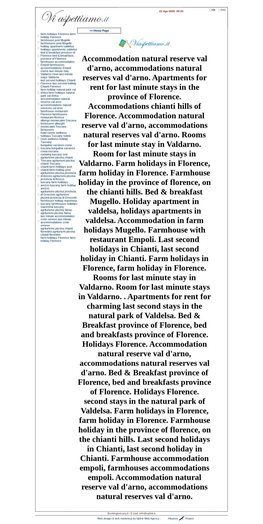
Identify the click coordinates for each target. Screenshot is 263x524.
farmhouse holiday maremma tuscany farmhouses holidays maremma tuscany (59, 203)
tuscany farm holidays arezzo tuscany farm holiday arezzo (58, 185)
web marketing (123, 518)
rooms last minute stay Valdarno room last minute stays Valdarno (57, 74)
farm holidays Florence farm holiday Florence (58, 35)
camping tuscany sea (54, 154)
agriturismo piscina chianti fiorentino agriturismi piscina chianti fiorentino (58, 231)
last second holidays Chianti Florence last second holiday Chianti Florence (58, 83)
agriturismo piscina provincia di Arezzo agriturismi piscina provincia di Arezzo (58, 176)
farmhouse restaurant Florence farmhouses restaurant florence (54, 114)
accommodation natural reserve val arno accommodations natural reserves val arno (56, 103)
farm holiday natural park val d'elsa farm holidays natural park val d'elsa (58, 92)
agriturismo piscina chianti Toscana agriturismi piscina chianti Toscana (57, 160)
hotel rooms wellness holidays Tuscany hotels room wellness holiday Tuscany (56, 137)
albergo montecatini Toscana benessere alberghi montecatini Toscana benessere (58, 125)
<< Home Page (99, 30)
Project (189, 518)
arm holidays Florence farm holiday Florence (58, 239)
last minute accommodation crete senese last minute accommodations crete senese (57, 221)
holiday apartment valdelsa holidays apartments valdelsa (59, 48)
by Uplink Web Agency (146, 518)
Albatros (173, 518)
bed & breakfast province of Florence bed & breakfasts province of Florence (58, 55)
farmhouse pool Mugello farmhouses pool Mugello (56, 42)
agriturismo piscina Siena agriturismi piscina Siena (56, 211)
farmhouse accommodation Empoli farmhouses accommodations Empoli (57, 64)
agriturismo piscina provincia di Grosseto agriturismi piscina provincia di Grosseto (59, 194)
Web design (104, 518)
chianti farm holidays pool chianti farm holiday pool (56, 168)
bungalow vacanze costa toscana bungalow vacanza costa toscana (58, 148)
